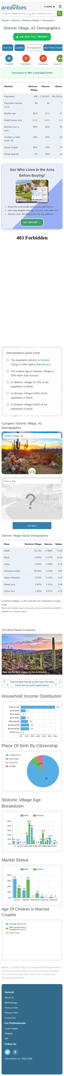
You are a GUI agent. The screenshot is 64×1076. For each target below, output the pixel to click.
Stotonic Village (31, 20)
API (6, 1038)
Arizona (16, 20)
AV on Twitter (7, 1052)
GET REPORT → (32, 222)
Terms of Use (11, 1007)
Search (5, 20)
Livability (48, 6)
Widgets (9, 1033)
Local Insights (11, 1028)
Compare (32, 525)
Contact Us (10, 1018)
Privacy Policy (11, 1012)
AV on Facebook (15, 1052)
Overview (7, 47)
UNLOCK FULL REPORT (34, 37)
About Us (9, 997)
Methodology (11, 1002)
